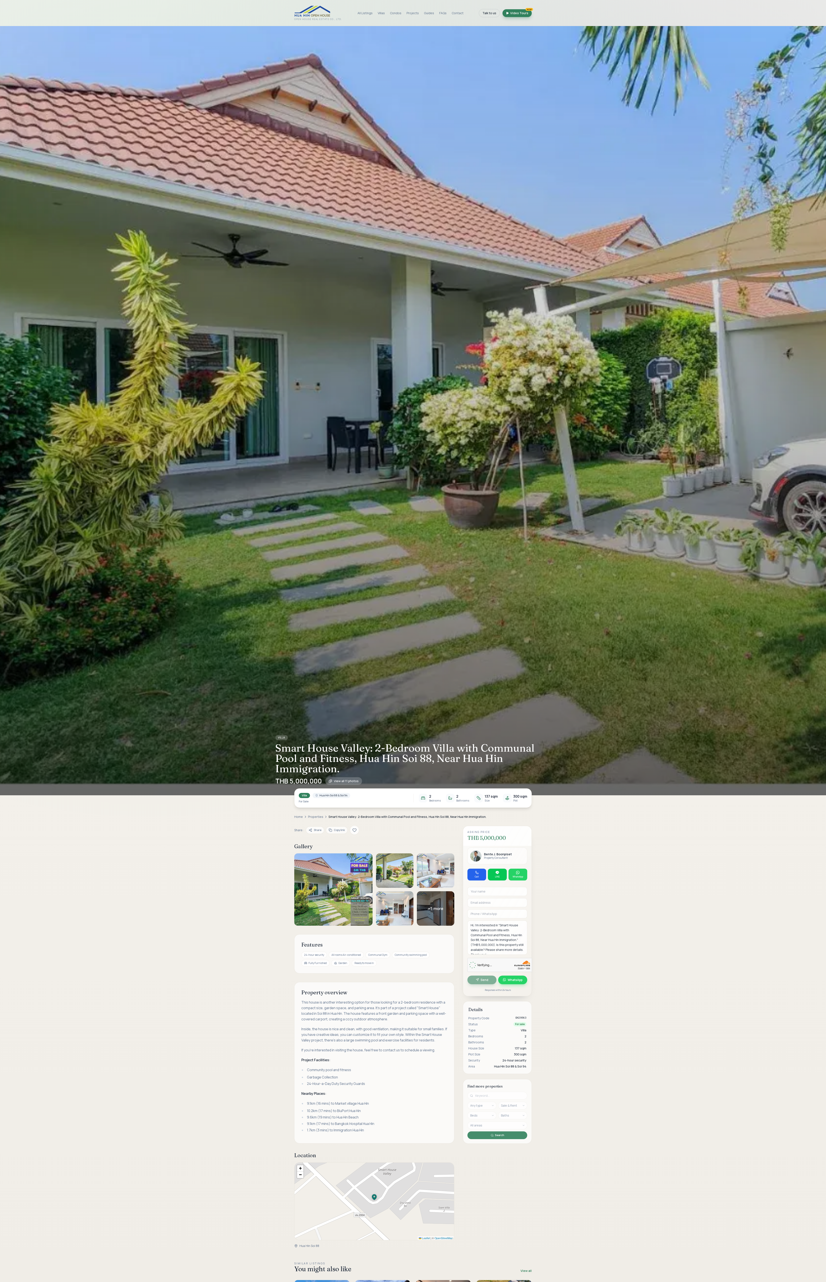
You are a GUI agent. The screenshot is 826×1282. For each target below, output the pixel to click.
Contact (458, 13)
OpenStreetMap (444, 1238)
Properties (315, 817)
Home (298, 817)
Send (484, 980)
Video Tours (521, 12)
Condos (395, 13)
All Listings (365, 13)
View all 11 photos (346, 781)
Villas (381, 13)
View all (526, 1271)
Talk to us (489, 13)
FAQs (443, 13)
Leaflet (425, 1238)
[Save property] (354, 830)
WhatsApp (515, 980)
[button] (413, 410)
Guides (429, 13)
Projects (413, 13)
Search (499, 1135)
